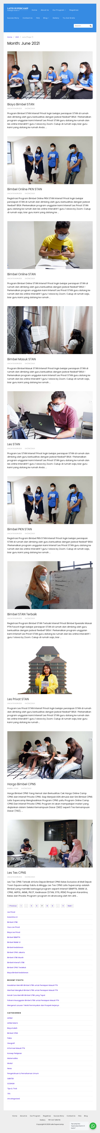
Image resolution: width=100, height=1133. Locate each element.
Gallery (56, 18)
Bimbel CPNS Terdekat (16, 967)
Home (34, 10)
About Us (45, 10)
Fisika (9, 1038)
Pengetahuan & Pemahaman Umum (23, 1073)
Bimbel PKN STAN (19, 529)
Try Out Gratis (69, 18)
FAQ (38, 18)
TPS (8, 1093)
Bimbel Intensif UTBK (16, 962)
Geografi (11, 1043)
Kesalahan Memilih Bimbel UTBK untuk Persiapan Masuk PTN (32, 985)
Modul (9, 1063)
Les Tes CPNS (16, 873)
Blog (45, 18)
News (9, 1068)
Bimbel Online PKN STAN (24, 189)
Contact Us (28, 18)
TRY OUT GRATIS (54, 1120)
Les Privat (11, 912)
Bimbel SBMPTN (13, 937)
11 (63, 906)
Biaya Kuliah (12, 1028)
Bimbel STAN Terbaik (22, 614)
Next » (70, 906)
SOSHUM (10, 1083)
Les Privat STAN (18, 699)
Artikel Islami (12, 1023)
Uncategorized (14, 108)
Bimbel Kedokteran (15, 947)
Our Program (58, 10)
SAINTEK (10, 1078)
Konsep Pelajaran (14, 1053)
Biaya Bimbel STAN (20, 104)
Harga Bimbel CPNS (21, 784)
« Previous (13, 906)
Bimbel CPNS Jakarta (16, 952)
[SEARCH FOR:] (83, 26)
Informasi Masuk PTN (16, 1048)
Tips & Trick (12, 1088)
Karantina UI (12, 917)
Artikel (9, 1018)
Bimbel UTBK (12, 922)
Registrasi (74, 10)
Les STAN (13, 444)
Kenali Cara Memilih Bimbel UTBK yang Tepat (26, 995)
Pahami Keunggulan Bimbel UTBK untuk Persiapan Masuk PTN (33, 1000)
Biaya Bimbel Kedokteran (17, 972)
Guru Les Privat (13, 927)
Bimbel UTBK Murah (15, 957)
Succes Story (13, 18)
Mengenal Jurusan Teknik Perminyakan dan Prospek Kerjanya (33, 1005)
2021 (17, 37)
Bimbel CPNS (12, 788)
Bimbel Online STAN (21, 274)
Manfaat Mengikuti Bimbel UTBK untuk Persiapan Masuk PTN (32, 990)
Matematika (12, 1058)
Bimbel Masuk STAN (21, 359)
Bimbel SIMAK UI (13, 942)
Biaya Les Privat (13, 932)
